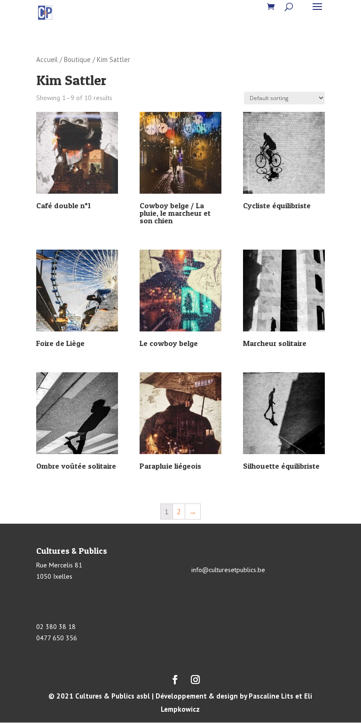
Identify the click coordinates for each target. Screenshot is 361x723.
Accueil (47, 59)
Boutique (77, 59)
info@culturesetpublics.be (228, 570)
